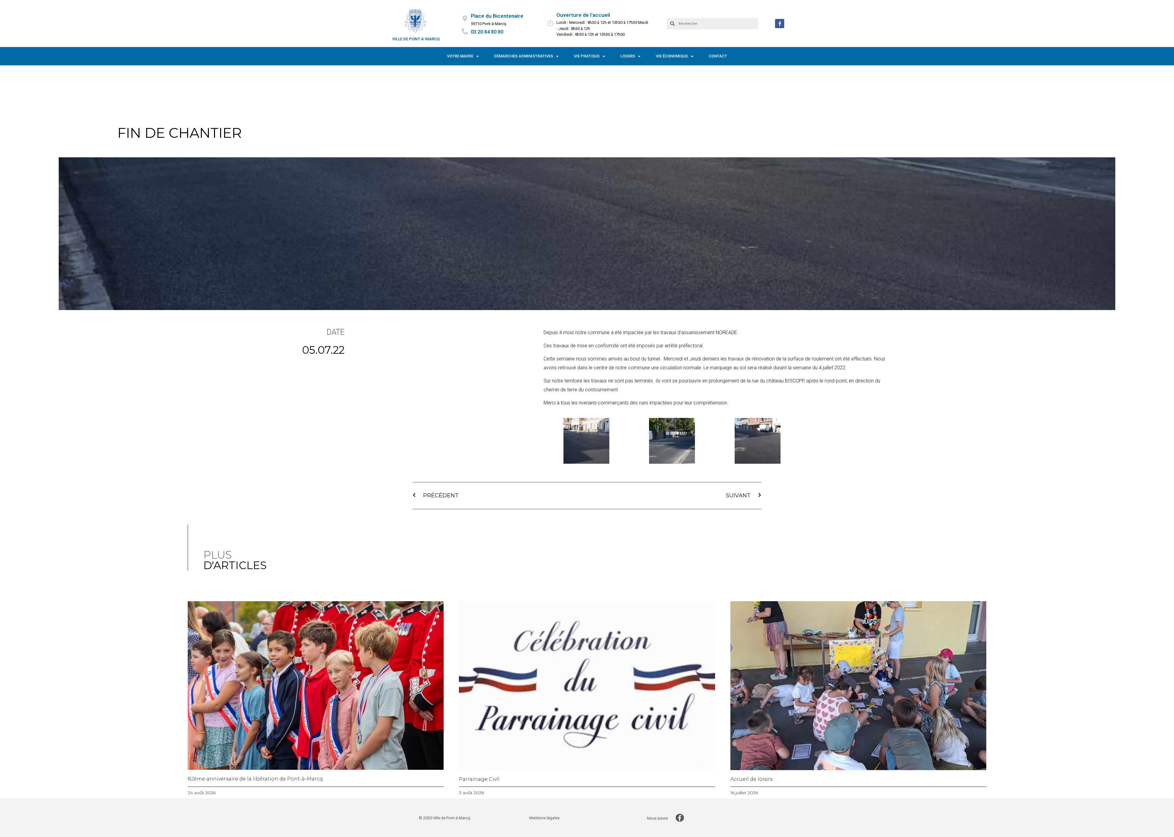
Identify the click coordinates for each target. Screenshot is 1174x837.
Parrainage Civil (479, 779)
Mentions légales (544, 818)
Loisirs (627, 56)
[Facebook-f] (779, 23)
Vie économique (672, 56)
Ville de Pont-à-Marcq (416, 39)
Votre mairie (460, 56)
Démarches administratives (523, 56)
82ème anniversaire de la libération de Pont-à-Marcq (255, 779)
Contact (718, 56)
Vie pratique (587, 56)
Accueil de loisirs (751, 779)
